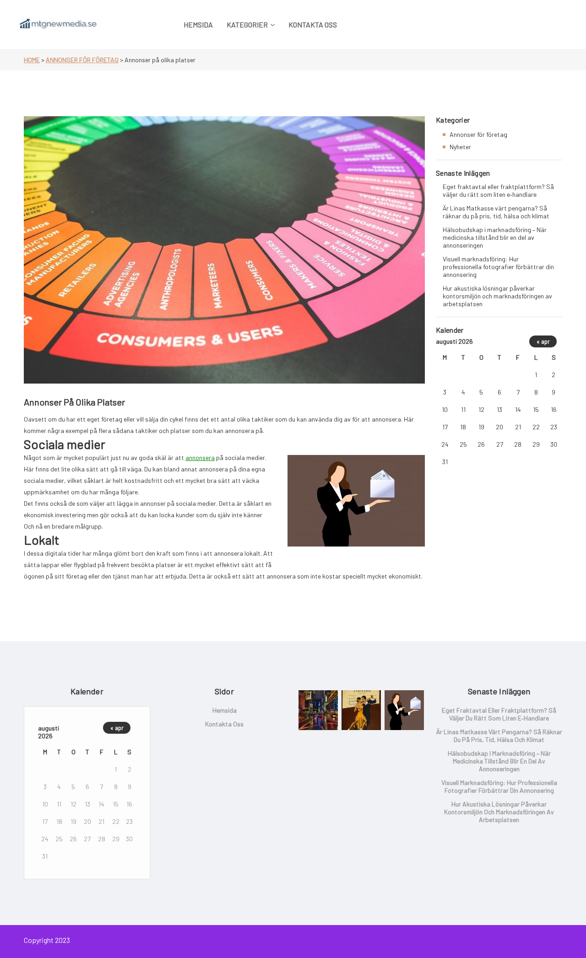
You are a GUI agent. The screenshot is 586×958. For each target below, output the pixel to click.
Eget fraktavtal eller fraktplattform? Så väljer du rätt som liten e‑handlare (498, 190)
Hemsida (224, 710)
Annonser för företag (82, 60)
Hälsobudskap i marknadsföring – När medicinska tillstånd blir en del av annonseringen (495, 237)
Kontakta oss (224, 724)
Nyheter (460, 147)
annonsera (200, 457)
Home (32, 60)
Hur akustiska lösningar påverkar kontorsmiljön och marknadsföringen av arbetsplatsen (497, 296)
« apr (543, 341)
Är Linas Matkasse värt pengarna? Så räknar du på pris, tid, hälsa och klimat (496, 212)
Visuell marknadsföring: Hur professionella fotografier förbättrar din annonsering (498, 266)
